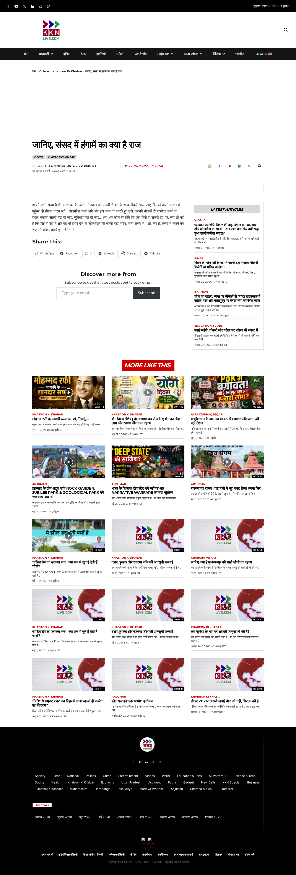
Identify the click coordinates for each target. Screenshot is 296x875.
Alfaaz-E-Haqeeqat (206, 414)
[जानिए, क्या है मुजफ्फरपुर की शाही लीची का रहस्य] (227, 535)
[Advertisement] (181, 29)
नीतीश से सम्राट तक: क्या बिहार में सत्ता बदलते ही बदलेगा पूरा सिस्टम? (67, 703)
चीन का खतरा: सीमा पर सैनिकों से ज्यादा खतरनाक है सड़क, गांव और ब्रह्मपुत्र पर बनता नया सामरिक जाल (227, 298)
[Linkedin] (32, 7)
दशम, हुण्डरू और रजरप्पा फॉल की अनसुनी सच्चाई (142, 562)
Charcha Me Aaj (203, 557)
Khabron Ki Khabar (67, 71)
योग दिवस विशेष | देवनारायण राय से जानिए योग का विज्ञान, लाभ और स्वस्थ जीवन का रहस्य (147, 421)
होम (34, 71)
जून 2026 (85, 817)
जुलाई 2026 (64, 817)
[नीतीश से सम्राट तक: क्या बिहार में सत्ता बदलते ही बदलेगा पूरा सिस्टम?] (68, 674)
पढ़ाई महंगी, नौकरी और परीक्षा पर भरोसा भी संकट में (226, 330)
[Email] (249, 166)
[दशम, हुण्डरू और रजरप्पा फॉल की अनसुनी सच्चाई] (148, 535)
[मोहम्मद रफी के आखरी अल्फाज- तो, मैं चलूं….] (68, 392)
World (200, 220)
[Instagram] (40, 7)
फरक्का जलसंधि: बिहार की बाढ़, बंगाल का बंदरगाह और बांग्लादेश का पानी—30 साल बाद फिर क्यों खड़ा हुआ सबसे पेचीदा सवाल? (226, 229)
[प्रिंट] (259, 166)
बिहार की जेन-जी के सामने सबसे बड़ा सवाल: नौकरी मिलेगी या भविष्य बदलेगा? (226, 265)
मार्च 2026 (146, 817)
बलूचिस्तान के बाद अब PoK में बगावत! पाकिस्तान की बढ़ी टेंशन (225, 421)
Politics (201, 292)
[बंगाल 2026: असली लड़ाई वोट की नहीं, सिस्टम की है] (227, 674)
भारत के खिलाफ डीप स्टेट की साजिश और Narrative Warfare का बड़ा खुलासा (142, 490)
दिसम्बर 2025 (213, 817)
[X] (229, 166)
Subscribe (146, 293)
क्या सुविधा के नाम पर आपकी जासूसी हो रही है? (220, 631)
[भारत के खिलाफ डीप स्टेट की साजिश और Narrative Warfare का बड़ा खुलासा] (148, 462)
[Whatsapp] (48, 7)
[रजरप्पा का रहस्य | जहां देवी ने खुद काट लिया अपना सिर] (227, 462)
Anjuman (39, 484)
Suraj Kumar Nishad (145, 165)
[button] (285, 29)
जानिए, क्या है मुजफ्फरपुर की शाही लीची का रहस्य (221, 562)
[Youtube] (16, 7)
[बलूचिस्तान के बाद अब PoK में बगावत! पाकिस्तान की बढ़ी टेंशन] (227, 392)
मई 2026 (104, 817)
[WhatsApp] (209, 166)
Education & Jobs (208, 325)
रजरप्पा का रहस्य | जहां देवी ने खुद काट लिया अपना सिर (225, 488)
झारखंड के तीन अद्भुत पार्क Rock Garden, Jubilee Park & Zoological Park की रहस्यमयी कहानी (68, 492)
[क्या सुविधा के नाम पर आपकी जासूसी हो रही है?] (227, 605)
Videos (44, 71)
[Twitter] (24, 7)
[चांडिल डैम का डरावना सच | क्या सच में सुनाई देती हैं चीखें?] (68, 535)
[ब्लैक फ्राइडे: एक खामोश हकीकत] (148, 674)
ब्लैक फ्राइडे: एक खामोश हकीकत (132, 701)
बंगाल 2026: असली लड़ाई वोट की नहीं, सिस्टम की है (225, 701)
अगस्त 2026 (42, 817)
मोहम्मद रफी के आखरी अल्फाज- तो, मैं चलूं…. (60, 419)
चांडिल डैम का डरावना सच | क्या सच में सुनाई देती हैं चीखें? (64, 564)
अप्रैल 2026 (125, 817)
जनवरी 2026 (190, 817)
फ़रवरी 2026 (167, 817)
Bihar (198, 258)
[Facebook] (8, 7)
